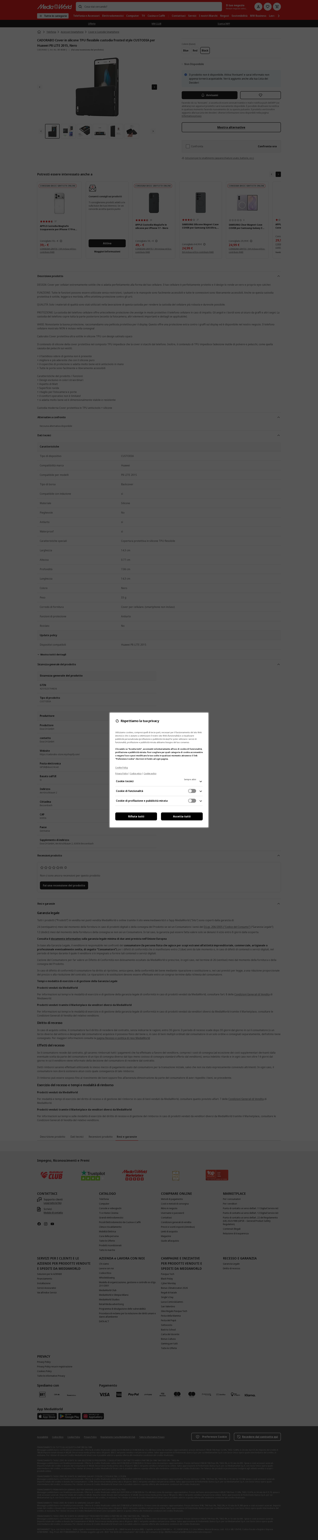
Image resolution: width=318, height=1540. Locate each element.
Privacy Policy (121, 773)
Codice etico (136, 773)
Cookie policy (150, 773)
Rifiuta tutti (136, 816)
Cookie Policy (121, 767)
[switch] (192, 791)
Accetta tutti (182, 816)
